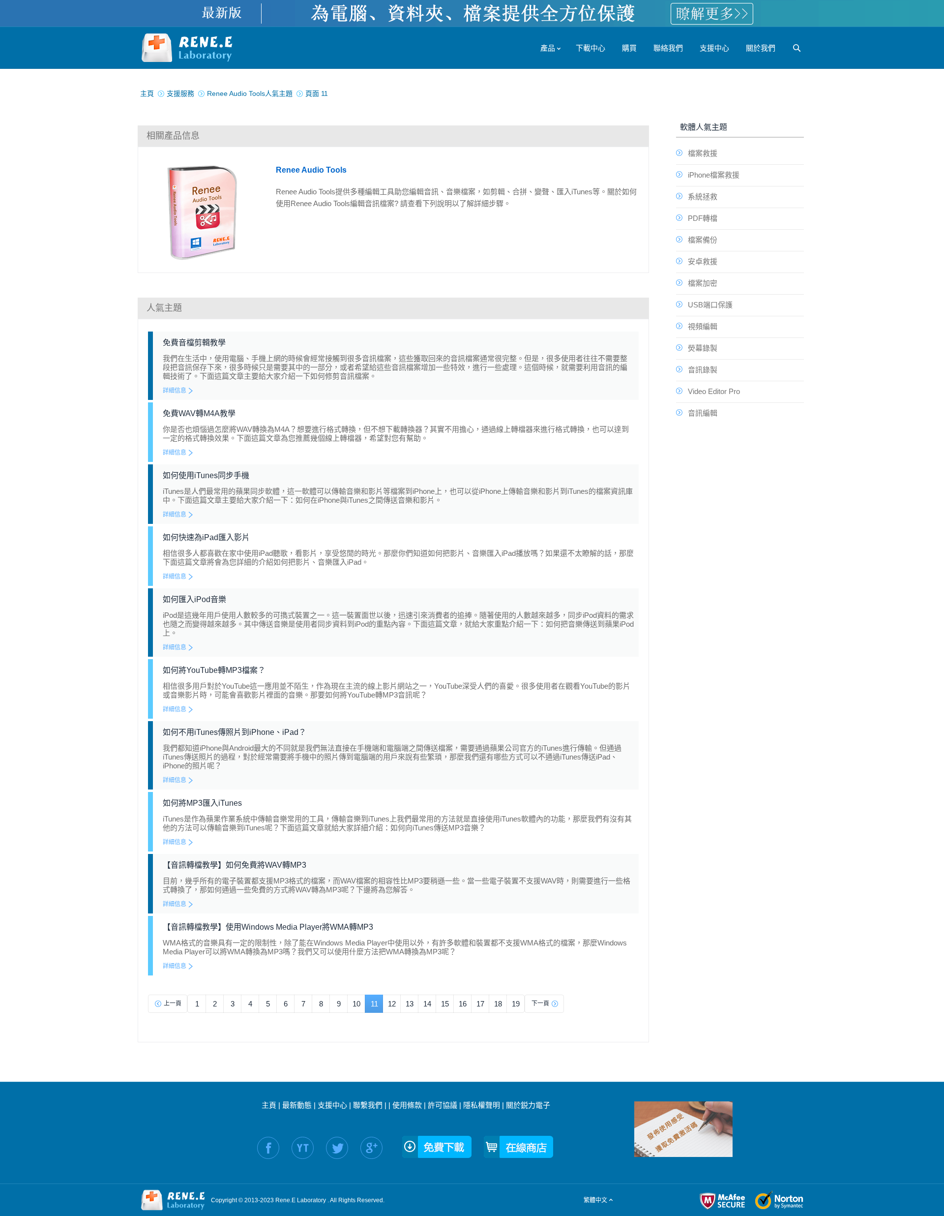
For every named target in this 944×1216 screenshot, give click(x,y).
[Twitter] (337, 1148)
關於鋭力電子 (528, 1105)
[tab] (393, 135)
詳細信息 (174, 390)
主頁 (269, 1105)
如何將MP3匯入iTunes (202, 803)
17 (480, 1004)
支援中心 (332, 1105)
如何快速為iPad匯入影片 (206, 537)
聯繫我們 (368, 1105)
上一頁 (172, 1003)
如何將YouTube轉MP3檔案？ (214, 670)
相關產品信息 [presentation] (173, 136)
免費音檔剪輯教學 (194, 342)
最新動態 (297, 1105)
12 (392, 1004)
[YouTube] (303, 1148)
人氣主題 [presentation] (164, 308)
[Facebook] (268, 1148)
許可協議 (442, 1105)
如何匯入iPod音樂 (194, 599)
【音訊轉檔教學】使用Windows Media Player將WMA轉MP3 (268, 927)
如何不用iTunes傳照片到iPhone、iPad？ (234, 732)
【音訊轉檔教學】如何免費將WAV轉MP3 (234, 865)
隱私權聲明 (481, 1105)
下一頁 (540, 1003)
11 (374, 1004)
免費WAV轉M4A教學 (199, 413)
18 (498, 1004)
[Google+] (371, 1148)
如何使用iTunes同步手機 (206, 475)
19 (516, 1004)
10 (356, 1004)
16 (463, 1004)
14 (427, 1004)
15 (445, 1004)
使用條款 (407, 1105)
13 (409, 1004)
